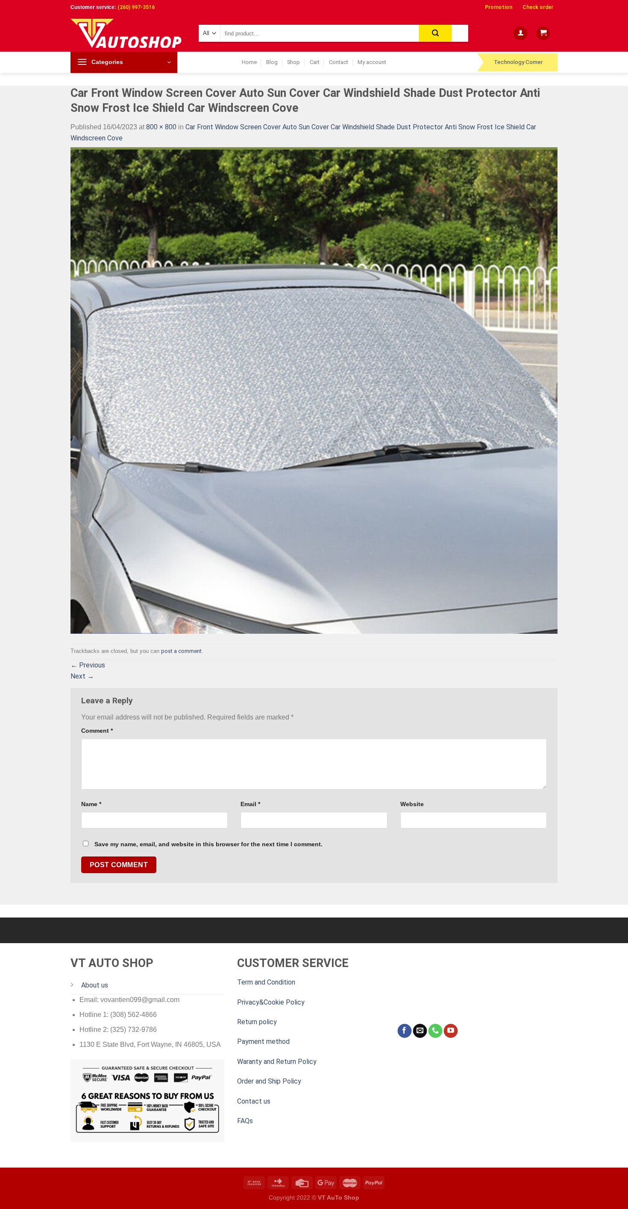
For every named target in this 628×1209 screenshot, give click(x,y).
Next (82, 676)
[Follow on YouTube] (450, 1031)
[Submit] (435, 33)
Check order (537, 7)
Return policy (257, 1022)
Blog (272, 62)
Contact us (253, 1101)
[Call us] (435, 1031)
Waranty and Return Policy (277, 1062)
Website (412, 804)
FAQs (245, 1121)
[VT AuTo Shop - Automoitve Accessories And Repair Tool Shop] (128, 33)
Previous (87, 665)
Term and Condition (266, 982)
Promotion (498, 7)
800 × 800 (161, 127)
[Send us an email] (420, 1031)
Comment (97, 730)
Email (250, 804)
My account (372, 62)
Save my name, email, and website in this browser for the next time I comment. (208, 844)
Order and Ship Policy (269, 1081)
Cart (315, 62)
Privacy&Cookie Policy (271, 1002)
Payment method (263, 1041)
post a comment (181, 651)
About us (94, 985)
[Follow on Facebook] (404, 1031)
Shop (293, 62)
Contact (338, 62)
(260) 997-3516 (136, 7)
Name (91, 804)
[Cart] (543, 33)
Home (249, 62)
